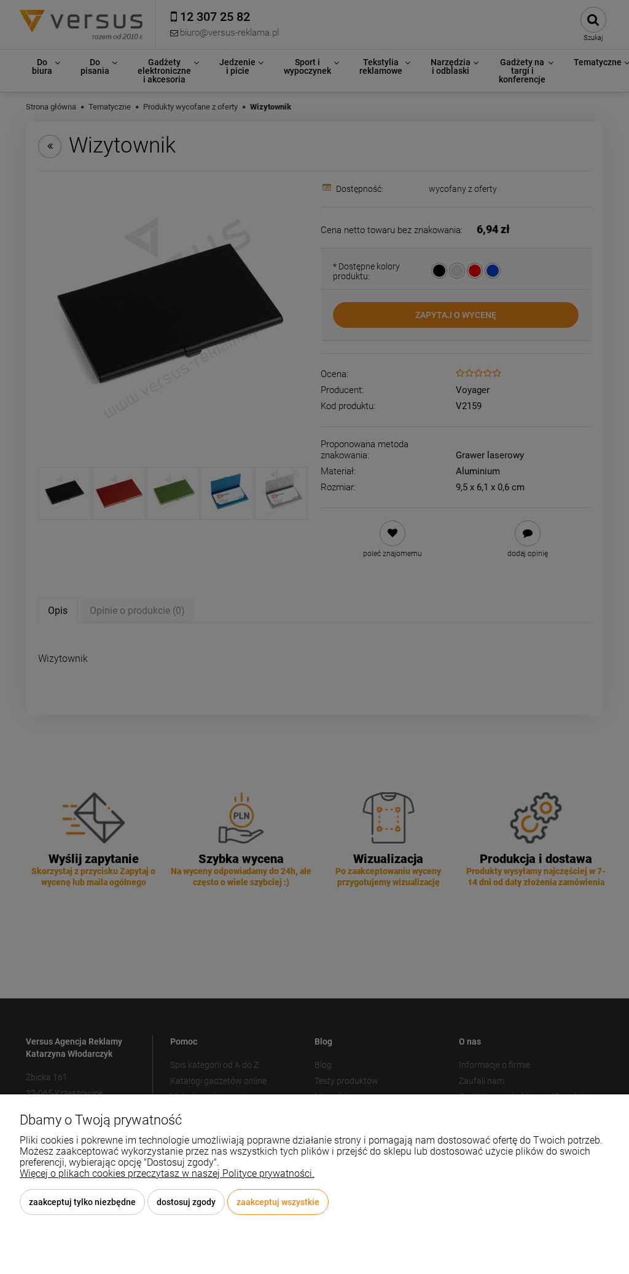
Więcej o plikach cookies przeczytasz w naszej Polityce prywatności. (167, 1173)
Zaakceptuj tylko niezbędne (82, 1202)
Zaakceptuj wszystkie (277, 1202)
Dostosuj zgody (186, 1202)
